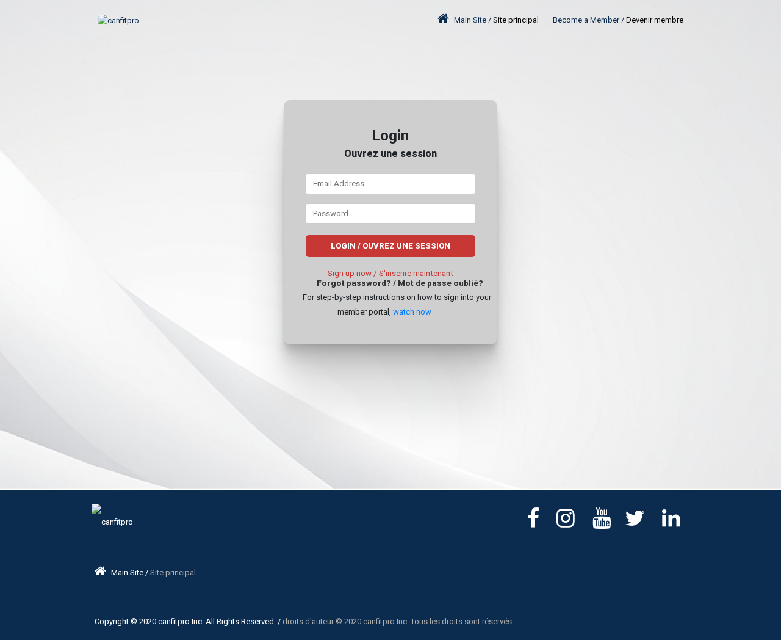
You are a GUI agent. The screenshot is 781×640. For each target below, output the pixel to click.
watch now (412, 311)
